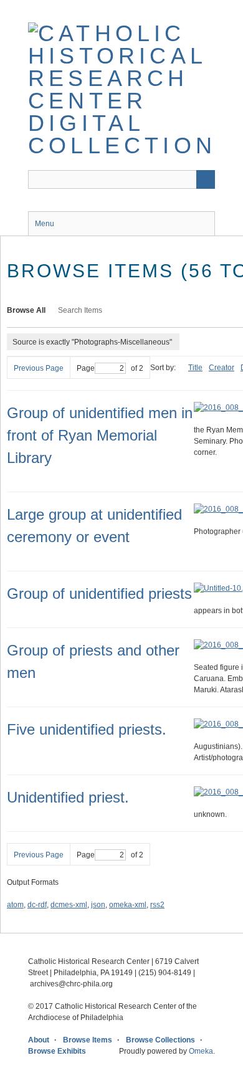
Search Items (80, 310)
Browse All (26, 310)
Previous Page (39, 368)
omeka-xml (127, 904)
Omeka (201, 1051)
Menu (44, 223)
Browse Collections (160, 1040)
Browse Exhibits (57, 1051)
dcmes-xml (68, 904)
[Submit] (205, 179)
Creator (221, 367)
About (38, 1040)
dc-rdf (37, 904)
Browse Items (87, 1040)
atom (15, 904)
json (98, 904)
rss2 (157, 904)
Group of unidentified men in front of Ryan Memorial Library (100, 435)
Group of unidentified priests (99, 593)
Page (86, 368)
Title (195, 367)
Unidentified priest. (68, 797)
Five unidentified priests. (86, 729)
